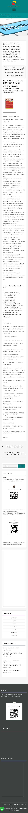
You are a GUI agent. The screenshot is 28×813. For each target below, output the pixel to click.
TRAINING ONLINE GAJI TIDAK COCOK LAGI (14, 70)
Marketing (14, 632)
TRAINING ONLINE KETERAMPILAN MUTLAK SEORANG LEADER (13, 453)
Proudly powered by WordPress (9, 808)
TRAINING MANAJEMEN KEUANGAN (12, 665)
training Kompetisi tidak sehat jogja (13, 59)
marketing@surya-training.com (15, 481)
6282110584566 (14, 513)
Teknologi (14, 635)
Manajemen (11, 44)
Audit (14, 620)
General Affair (14, 626)
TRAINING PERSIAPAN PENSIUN (11, 648)
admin (18, 43)
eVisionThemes (15, 810)
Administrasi (14, 618)
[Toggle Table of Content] (22, 67)
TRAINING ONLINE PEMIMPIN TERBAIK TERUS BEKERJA (14, 446)
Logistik (14, 629)
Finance (14, 623)
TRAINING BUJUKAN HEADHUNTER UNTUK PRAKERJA (16, 76)
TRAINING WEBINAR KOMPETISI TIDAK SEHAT (15, 73)
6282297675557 (14, 479)
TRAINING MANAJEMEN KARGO (11, 660)
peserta (8, 317)
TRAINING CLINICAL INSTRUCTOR (12, 670)
